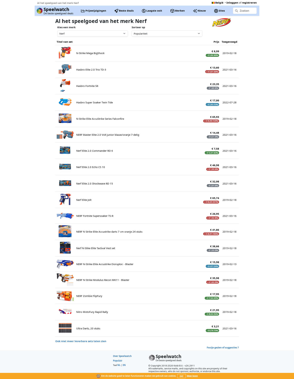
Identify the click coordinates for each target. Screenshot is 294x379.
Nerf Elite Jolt (83, 199)
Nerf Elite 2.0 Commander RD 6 (94, 150)
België (219, 2)
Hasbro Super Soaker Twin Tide (94, 102)
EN (124, 365)
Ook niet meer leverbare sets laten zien (80, 341)
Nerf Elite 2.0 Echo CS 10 (90, 167)
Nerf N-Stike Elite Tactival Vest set (95, 248)
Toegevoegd (229, 41)
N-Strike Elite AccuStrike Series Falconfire (100, 118)
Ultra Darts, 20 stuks (88, 328)
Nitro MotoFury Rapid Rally (92, 312)
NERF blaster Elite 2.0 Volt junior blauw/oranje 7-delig (107, 134)
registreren (249, 2)
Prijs (216, 41)
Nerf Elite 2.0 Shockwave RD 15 (94, 183)
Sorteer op (138, 27)
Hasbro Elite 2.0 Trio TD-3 (91, 69)
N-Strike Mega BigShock (90, 53)
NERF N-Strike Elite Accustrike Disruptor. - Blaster (104, 264)
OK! (181, 376)
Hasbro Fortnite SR (87, 86)
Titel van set (65, 41)
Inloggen (232, 2)
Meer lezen (192, 375)
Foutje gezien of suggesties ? (223, 347)
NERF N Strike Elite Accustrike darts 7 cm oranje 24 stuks (109, 231)
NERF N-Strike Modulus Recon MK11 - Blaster (102, 280)
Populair (117, 360)
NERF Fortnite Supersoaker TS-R (94, 215)
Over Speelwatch (122, 356)
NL (118, 365)
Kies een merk (66, 27)
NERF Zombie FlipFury (89, 296)
